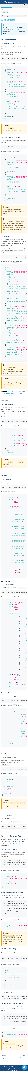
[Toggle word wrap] (22, 58)
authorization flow (7, 31)
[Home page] (2, 10)
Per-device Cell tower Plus (13, 843)
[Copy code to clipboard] (25, 58)
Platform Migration (17, 6)
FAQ (5, 1067)
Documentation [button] (6, 6)
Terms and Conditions (17, 1067)
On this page (5, 16)
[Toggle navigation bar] (2, 2)
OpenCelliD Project (12, 391)
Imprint (9, 1067)
